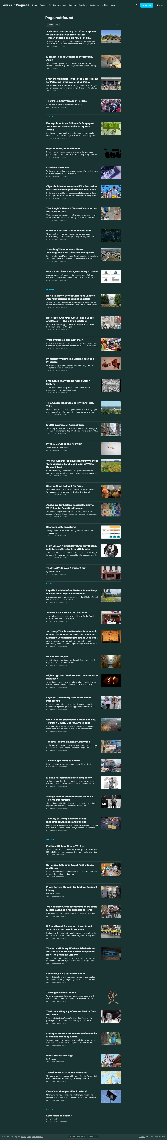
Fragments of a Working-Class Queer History (68, 382)
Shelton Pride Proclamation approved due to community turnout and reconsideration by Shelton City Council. (70, 490)
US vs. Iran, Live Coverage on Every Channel (72, 271)
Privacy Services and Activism (64, 443)
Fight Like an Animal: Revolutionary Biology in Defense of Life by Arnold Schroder (71, 547)
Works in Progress (59, 46)
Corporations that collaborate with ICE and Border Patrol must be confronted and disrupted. (70, 617)
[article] (83, 40)
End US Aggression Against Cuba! (65, 425)
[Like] (48, 160)
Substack (142, 1137)
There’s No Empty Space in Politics (66, 100)
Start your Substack (79, 1137)
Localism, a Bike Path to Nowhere (65, 973)
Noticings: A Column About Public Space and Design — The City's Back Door (70, 319)
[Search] (131, 5)
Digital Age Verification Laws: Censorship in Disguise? (72, 677)
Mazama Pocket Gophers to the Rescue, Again (69, 58)
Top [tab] (56, 25)
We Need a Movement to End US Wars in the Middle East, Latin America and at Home (71, 908)
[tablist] (53, 24)
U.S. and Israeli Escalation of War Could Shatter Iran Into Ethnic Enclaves (69, 928)
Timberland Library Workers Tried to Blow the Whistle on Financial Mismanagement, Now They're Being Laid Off (70, 951)
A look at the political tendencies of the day (64, 104)
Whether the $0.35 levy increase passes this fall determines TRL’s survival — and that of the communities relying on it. (71, 42)
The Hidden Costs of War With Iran (66, 1072)
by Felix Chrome (53, 571)
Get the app (93, 1137)
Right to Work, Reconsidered (63, 148)
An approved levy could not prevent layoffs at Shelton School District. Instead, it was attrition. (72, 598)
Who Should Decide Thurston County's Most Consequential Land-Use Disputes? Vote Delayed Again (72, 464)
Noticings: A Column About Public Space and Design (70, 867)
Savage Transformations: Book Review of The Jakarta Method (70, 798)
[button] (35, 5)
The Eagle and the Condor (61, 992)
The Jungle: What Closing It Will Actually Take (70, 404)
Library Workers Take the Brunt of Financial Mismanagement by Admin (71, 1035)
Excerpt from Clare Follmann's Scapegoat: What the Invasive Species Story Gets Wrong (70, 126)
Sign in (159, 5)
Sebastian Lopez (53, 893)
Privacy (23, 1137)
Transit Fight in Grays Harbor (63, 760)
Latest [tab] (50, 25)
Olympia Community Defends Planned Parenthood (68, 699)
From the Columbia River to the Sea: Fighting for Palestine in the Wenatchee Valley (72, 80)
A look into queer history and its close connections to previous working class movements (68, 388)
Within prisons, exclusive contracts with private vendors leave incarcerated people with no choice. (72, 172)
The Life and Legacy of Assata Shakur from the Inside (71, 1013)
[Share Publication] (136, 5)
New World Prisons (57, 656)
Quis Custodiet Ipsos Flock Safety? (66, 1091)
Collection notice (37, 1137)
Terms (29, 1137)
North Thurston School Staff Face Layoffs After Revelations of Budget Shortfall (70, 297)
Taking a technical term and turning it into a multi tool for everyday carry (70, 531)
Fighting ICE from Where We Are (65, 846)
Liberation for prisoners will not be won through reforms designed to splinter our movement (70, 366)
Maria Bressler (52, 1119)
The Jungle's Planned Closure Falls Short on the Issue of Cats (71, 210)
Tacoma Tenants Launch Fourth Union (68, 741)
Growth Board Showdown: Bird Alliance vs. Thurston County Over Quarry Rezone (71, 721)
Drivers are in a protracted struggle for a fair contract (68, 764)
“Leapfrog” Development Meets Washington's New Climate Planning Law (70, 251)
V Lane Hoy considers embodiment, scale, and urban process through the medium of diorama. (72, 872)
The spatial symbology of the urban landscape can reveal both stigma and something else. (70, 325)
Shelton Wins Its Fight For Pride (64, 486)
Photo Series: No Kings (59, 1055)
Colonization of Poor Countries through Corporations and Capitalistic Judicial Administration (70, 661)
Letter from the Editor (59, 1115)
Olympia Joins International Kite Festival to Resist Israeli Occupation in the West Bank (71, 188)
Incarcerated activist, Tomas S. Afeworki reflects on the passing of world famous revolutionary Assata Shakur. (69, 1019)
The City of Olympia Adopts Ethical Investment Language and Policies (66, 820)
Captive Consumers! (58, 167)
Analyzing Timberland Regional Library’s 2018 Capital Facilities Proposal (70, 507)
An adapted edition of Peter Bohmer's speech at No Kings (70, 913)
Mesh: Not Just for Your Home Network (69, 230)
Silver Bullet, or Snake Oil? (57, 447)
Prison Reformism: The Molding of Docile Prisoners (70, 360)
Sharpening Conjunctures (61, 527)
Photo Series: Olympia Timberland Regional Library (71, 889)
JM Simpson (51, 1059)
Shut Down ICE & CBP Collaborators (67, 612)
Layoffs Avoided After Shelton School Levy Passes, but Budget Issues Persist (71, 592)
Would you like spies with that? (64, 339)
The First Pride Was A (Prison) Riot (66, 568)
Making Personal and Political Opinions (69, 777)
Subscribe (146, 5)
